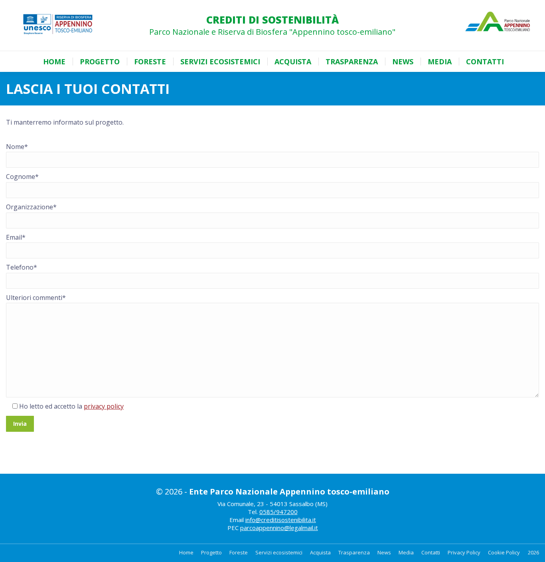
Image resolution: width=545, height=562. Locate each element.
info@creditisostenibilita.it (280, 520)
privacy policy (104, 406)
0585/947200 (278, 512)
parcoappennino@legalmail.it (279, 528)
